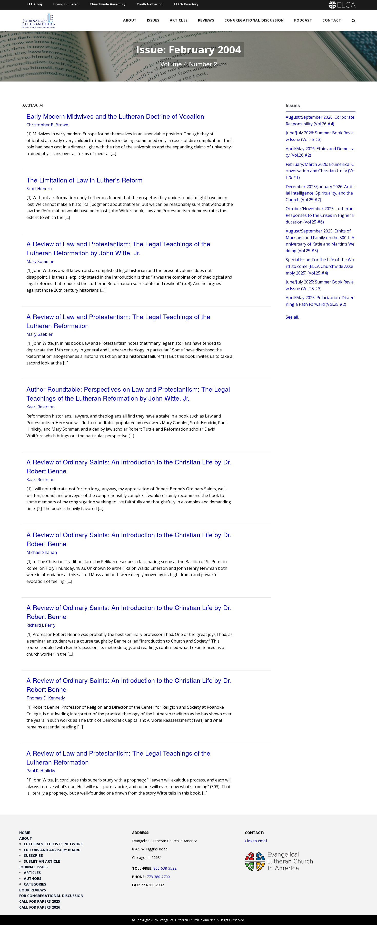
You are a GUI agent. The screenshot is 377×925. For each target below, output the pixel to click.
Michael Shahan (41, 552)
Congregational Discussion (254, 20)
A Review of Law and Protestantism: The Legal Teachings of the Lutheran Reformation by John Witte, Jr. (118, 248)
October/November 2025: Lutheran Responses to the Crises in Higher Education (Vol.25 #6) (320, 215)
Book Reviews (32, 890)
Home (24, 832)
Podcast (303, 20)
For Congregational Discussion (51, 895)
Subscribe (33, 855)
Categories (35, 884)
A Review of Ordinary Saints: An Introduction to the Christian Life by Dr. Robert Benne (128, 466)
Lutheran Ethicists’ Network (53, 843)
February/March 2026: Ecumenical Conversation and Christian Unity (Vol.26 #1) (320, 170)
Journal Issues (33, 867)
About (130, 20)
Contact (331, 20)
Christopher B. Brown (47, 125)
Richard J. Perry (40, 625)
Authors (32, 878)
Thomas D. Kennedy (45, 698)
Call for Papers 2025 (39, 901)
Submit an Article (42, 861)
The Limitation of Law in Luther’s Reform (84, 179)
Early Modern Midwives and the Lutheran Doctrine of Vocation (115, 115)
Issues (153, 20)
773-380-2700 (158, 876)
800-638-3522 (164, 868)
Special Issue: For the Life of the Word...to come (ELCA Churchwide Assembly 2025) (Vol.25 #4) (320, 266)
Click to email (256, 840)
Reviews (206, 20)
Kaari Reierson (40, 407)
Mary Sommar (40, 261)
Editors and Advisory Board (52, 849)
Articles (179, 20)
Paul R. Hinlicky (40, 771)
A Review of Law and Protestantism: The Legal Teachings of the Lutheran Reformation (118, 321)
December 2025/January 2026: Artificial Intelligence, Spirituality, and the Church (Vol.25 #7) (320, 193)
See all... (293, 317)
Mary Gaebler (39, 334)
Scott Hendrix (39, 188)
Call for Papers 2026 (39, 907)
